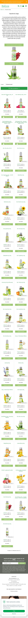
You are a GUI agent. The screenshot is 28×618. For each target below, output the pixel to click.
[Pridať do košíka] (7, 117)
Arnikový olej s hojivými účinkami (21, 471)
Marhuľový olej (7, 201)
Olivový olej (20, 362)
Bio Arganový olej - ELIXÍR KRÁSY (7, 175)
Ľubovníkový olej (21, 443)
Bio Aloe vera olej (21, 416)
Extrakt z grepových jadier (7, 470)
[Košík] (23, 6)
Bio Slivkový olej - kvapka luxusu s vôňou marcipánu (21, 497)
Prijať (14, 611)
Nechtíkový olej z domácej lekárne (7, 417)
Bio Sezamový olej (7, 309)
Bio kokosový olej (7, 523)
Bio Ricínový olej (7, 496)
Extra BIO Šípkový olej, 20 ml (7, 95)
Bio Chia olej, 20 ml (7, 148)
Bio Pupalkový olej (21, 255)
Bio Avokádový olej (21, 309)
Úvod (3, 9)
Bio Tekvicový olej (21, 282)
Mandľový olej (21, 175)
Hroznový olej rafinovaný (7, 282)
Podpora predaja (14, 591)
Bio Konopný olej (21, 228)
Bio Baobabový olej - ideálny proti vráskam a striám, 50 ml (7, 122)
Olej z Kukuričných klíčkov (7, 389)
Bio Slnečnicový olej (20, 201)
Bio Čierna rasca (20, 148)
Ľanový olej (7, 362)
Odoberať (22, 563)
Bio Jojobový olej (7, 228)
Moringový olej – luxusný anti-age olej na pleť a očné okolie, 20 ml (21, 122)
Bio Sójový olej (21, 389)
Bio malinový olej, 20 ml (21, 94)
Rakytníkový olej (7, 443)
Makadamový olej (7, 255)
